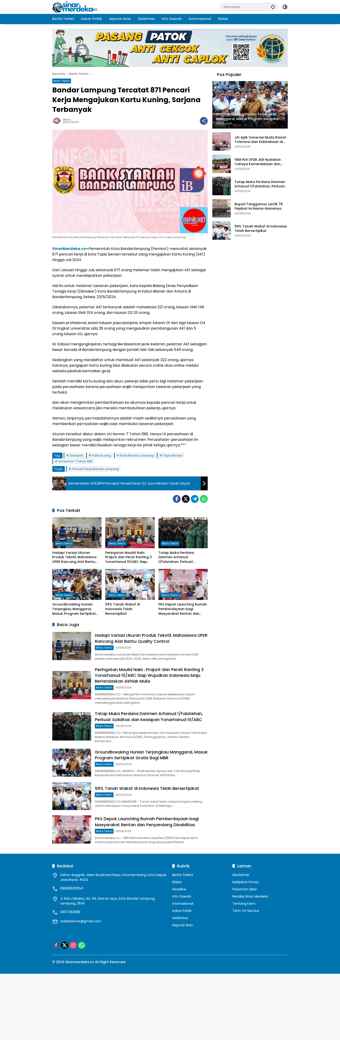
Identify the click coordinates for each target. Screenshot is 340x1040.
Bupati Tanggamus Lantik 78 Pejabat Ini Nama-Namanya (259, 206)
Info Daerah (181, 896)
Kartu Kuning (101, 455)
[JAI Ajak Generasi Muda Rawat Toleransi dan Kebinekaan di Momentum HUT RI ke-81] (221, 141)
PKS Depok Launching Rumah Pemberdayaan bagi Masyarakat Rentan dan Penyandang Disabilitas (182, 609)
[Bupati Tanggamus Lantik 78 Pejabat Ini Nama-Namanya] (221, 208)
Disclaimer (240, 875)
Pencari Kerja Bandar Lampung (95, 469)
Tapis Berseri (172, 455)
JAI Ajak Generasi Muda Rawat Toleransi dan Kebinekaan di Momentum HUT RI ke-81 (260, 139)
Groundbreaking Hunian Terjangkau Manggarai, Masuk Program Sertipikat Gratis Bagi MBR (74, 609)
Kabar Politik (182, 910)
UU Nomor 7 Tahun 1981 (75, 461)
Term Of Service (245, 910)
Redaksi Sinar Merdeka (250, 896)
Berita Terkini (61, 81)
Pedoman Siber (244, 889)
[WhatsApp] (204, 499)
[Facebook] (177, 499)
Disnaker (76, 455)
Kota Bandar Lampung (137, 455)
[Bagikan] (204, 121)
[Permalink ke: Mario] (57, 121)
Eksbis (177, 882)
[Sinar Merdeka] (75, 6)
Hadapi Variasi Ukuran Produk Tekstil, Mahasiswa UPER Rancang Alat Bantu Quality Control (74, 557)
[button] (273, 7)
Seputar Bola (182, 925)
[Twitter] (186, 499)
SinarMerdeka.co (69, 248)
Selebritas (180, 918)
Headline (179, 889)
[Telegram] (195, 499)
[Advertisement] (139, 1006)
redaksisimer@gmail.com (80, 921)
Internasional (182, 903)
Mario (66, 119)
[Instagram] (73, 945)
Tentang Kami (243, 903)
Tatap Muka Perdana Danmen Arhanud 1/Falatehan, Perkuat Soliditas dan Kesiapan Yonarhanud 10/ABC (177, 557)
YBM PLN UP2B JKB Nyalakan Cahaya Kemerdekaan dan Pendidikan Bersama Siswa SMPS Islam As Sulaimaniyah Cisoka (258, 162)
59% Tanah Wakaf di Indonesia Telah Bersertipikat (122, 609)
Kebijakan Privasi (245, 882)
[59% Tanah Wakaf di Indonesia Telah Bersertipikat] (130, 584)
